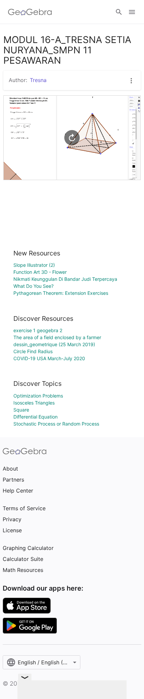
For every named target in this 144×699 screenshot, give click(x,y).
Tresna (38, 80)
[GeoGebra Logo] (30, 12)
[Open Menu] (132, 12)
